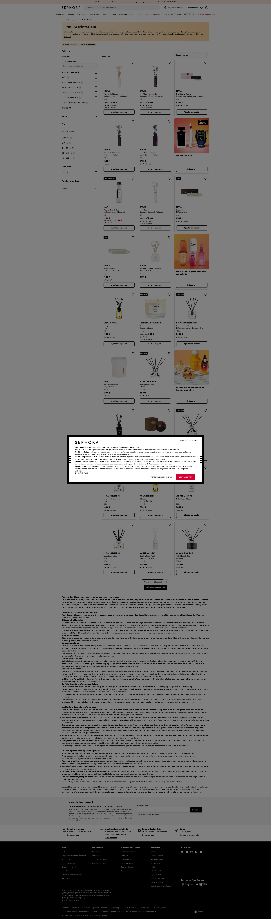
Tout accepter (185, 477)
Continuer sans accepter (189, 440)
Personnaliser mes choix (162, 477)
